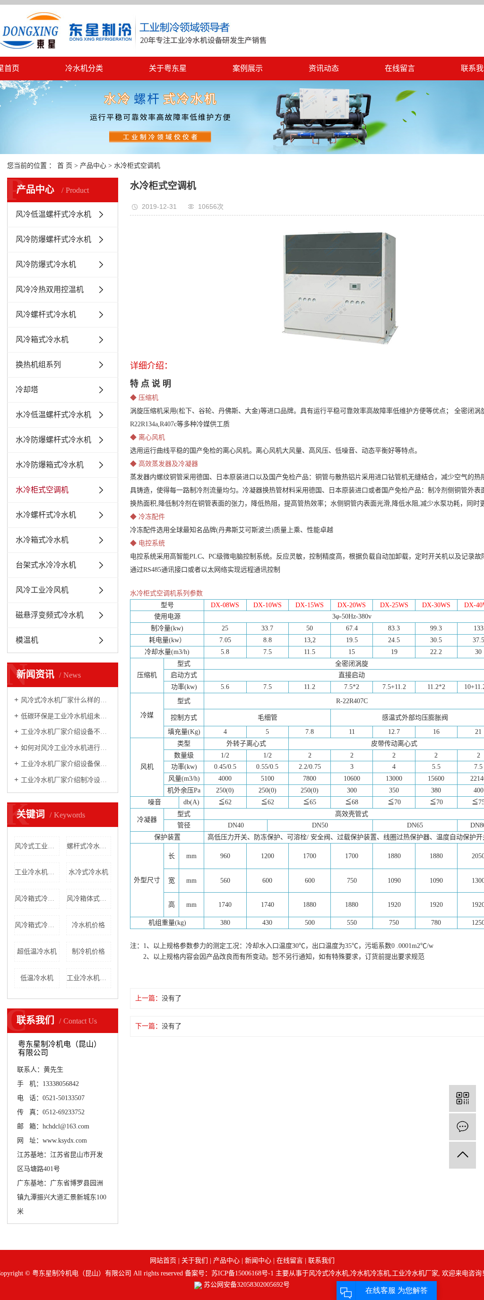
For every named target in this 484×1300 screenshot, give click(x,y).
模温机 (27, 640)
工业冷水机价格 (37, 872)
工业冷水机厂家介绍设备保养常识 (66, 763)
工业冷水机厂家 (415, 1273)
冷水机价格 (88, 925)
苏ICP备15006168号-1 (242, 1273)
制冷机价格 (88, 951)
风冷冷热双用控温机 (50, 289)
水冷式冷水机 (88, 872)
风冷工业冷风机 (42, 590)
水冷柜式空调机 (137, 165)
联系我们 (321, 1260)
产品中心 (93, 165)
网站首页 (163, 1260)
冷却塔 (27, 390)
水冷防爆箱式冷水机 (50, 465)
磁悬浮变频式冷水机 (50, 615)
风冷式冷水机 (328, 1273)
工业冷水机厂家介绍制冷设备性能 (66, 779)
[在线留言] (462, 1126)
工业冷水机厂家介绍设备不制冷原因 (66, 731)
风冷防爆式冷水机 (46, 264)
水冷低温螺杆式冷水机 (53, 415)
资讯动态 (324, 68)
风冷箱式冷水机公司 (37, 925)
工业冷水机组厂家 (89, 977)
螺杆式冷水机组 (89, 846)
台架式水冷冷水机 (46, 565)
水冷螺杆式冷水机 (46, 515)
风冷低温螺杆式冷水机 (53, 214)
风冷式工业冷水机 (37, 846)
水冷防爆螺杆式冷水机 (53, 440)
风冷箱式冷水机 (42, 340)
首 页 (64, 165)
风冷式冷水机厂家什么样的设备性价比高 (66, 700)
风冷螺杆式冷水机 (46, 314)
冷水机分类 (84, 68)
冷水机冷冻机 (370, 1273)
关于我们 (195, 1260)
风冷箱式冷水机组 (37, 898)
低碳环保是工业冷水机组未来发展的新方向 (66, 716)
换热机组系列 (38, 365)
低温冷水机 (36, 977)
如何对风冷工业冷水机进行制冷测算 (66, 747)
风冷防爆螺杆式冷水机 (53, 239)
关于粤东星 (168, 68)
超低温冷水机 (37, 951)
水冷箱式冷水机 (42, 540)
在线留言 (400, 68)
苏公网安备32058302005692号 (246, 1284)
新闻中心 (258, 1260)
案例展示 (248, 68)
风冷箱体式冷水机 (89, 898)
